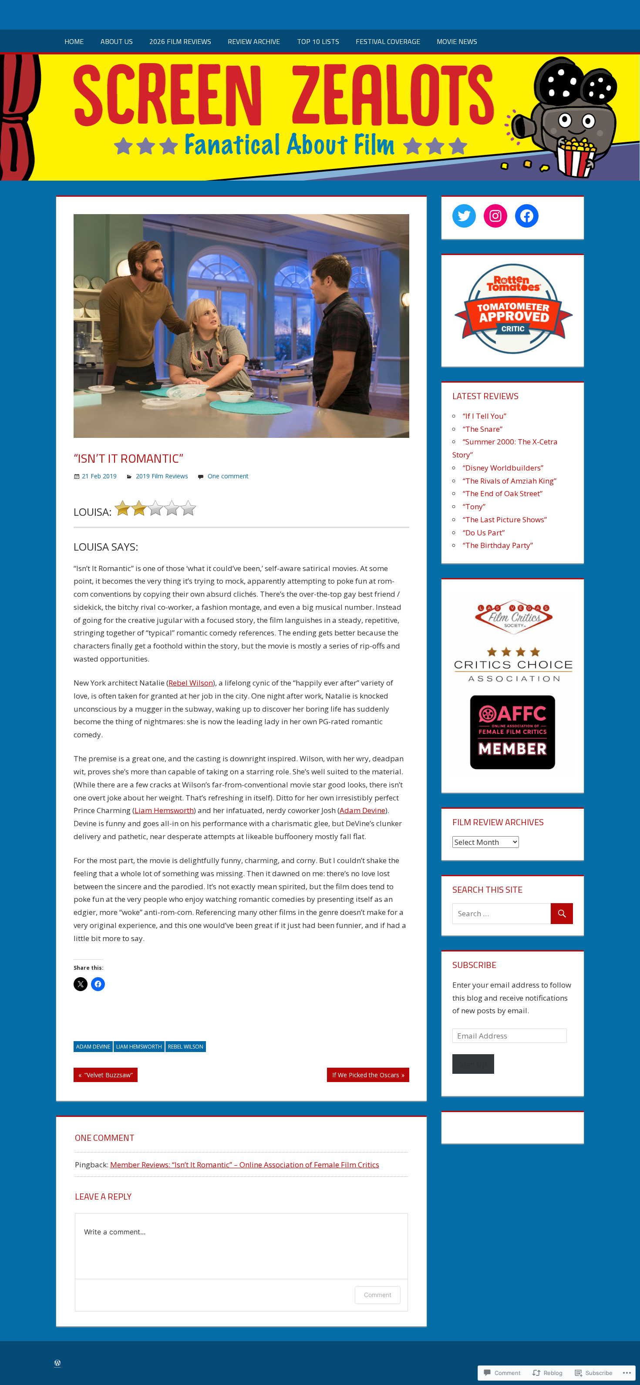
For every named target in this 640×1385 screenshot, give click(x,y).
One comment (228, 476)
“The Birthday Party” (498, 545)
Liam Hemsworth (164, 810)
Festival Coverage (388, 41)
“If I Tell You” (484, 416)
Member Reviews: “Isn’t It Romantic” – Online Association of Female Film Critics (244, 1165)
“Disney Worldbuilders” (503, 468)
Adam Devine (362, 810)
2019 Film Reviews (162, 476)
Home (74, 41)
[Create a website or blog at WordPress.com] (57, 1363)
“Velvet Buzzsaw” (103, 1076)
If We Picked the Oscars (363, 1076)
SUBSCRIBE (474, 965)
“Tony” (474, 506)
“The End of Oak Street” (502, 493)
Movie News (457, 41)
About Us (117, 41)
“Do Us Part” (484, 533)
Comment (377, 1294)
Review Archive (254, 41)
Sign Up (473, 1064)
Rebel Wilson (190, 683)
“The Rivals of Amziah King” (509, 481)
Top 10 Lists (318, 41)
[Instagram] (495, 216)
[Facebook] (527, 216)
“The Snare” (482, 429)
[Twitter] (464, 216)
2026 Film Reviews (180, 41)
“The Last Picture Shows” (505, 519)
